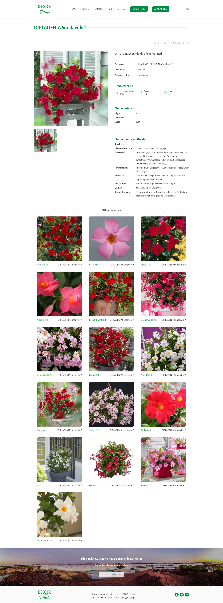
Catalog (99, 9)
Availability (160, 9)
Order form (139, 9)
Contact (121, 9)
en (187, 9)
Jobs (110, 9)
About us (85, 9)
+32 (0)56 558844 (127, 594)
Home (73, 9)
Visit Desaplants (111, 575)
